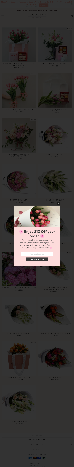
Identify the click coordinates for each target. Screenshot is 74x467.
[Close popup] (58, 203)
